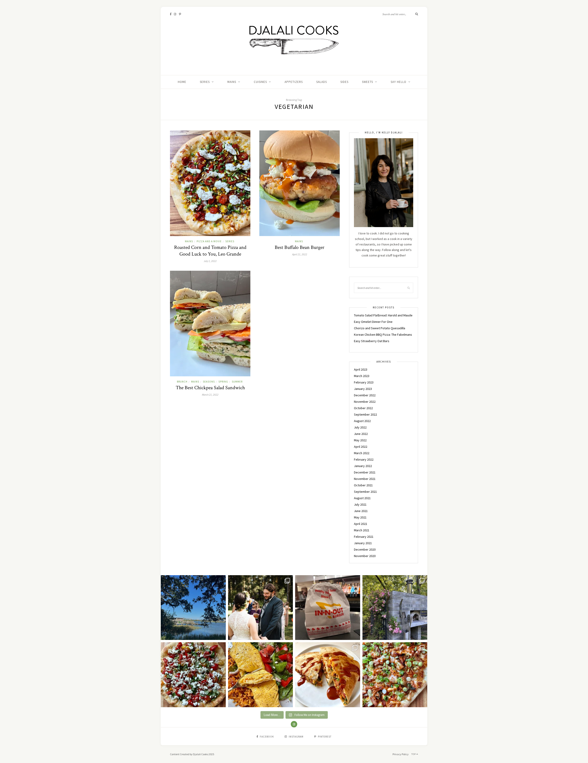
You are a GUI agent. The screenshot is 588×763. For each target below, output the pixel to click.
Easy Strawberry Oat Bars (371, 341)
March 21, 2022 (210, 394)
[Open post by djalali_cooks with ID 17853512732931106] (394, 607)
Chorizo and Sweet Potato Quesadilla (379, 328)
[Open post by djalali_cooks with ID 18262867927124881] (193, 674)
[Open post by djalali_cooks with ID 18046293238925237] (193, 607)
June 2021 (361, 511)
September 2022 (365, 414)
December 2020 (365, 549)
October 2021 (363, 485)
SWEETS (367, 82)
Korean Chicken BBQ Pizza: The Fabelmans (383, 334)
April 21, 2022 (299, 254)
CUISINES (260, 82)
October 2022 (363, 408)
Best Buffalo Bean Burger (299, 247)
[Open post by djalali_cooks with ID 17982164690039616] (394, 674)
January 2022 (363, 466)
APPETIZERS (294, 82)
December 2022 (365, 395)
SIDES (344, 82)
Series (205, 82)
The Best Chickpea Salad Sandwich (210, 387)
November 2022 (365, 402)
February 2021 (363, 537)
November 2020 (365, 556)
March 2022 (361, 453)
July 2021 (360, 504)
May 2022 (360, 440)
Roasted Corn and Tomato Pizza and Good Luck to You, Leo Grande (210, 250)
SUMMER (237, 381)
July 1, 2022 (210, 261)
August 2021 (362, 498)
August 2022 (362, 421)
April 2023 (360, 369)
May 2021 (360, 517)
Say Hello (398, 82)
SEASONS (209, 381)
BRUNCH (182, 381)
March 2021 (361, 530)
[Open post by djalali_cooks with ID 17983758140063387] (260, 674)
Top (413, 754)
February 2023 (363, 382)
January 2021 (363, 543)
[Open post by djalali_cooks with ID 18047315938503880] (327, 607)
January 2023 (363, 389)
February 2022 (363, 459)
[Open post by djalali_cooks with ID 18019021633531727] (327, 674)
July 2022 (360, 427)
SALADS (321, 82)
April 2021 (360, 524)
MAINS (231, 82)
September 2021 (365, 492)
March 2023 (361, 376)
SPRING (223, 381)
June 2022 (361, 434)
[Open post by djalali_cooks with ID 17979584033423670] (260, 607)
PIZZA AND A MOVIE (209, 241)
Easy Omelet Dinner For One (373, 322)
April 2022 (360, 447)
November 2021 (365, 479)
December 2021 (365, 472)
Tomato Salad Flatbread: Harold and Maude (383, 315)
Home (182, 82)
